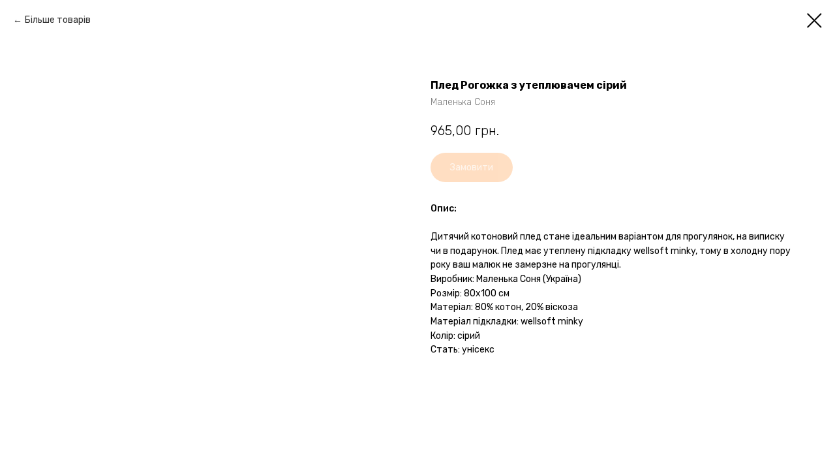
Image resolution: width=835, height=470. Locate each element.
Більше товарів (58, 19)
